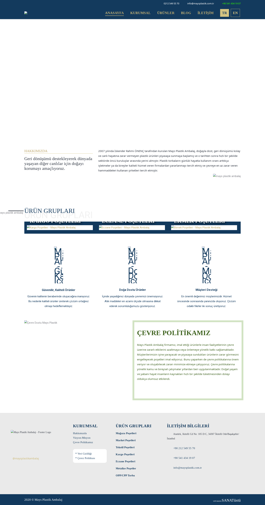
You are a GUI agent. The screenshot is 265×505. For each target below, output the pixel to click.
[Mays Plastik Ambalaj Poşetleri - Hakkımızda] (100, 182)
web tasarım (227, 501)
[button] (25, 229)
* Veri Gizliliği (83, 453)
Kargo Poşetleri (125, 454)
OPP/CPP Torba (125, 475)
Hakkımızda (80, 433)
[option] (101, 228)
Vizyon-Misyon (81, 437)
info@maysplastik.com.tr (187, 467)
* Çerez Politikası (85, 458)
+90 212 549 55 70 (184, 448)
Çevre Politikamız (83, 442)
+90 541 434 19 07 (184, 458)
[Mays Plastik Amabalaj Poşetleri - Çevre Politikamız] (139, 389)
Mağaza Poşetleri (126, 433)
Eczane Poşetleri (125, 461)
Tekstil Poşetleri (125, 447)
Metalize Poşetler (126, 468)
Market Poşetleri (126, 440)
